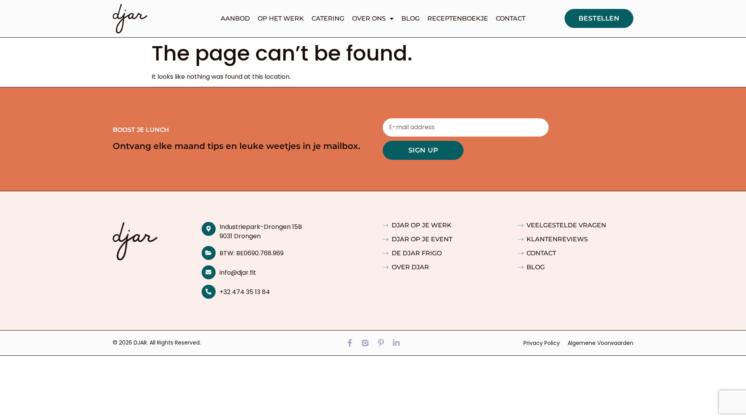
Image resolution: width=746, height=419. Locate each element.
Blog (410, 18)
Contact (510, 18)
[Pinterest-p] (381, 343)
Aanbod (235, 18)
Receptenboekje (457, 18)
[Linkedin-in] (396, 343)
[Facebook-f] (350, 343)
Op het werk (281, 18)
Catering (328, 18)
